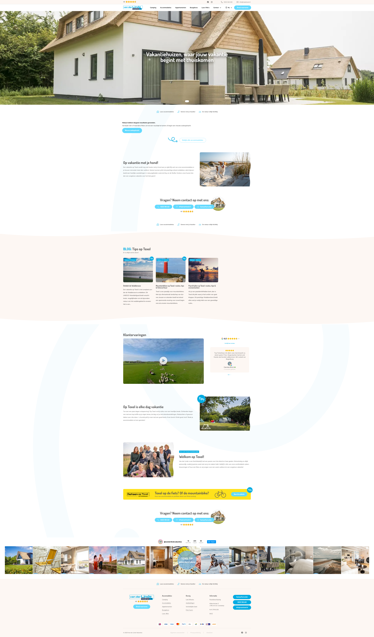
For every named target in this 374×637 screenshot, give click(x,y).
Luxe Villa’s (205, 7)
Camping (153, 7)
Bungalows (194, 7)
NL (229, 7)
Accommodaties (165, 7)
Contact (216, 7)
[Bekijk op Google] (230, 364)
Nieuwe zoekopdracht (132, 130)
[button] (163, 361)
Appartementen (180, 7)
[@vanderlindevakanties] (160, 542)
